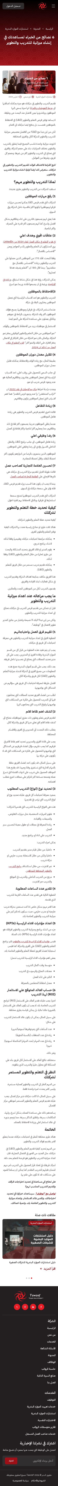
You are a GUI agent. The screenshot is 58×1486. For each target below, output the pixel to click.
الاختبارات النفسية (47, 1420)
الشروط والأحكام (38, 1480)
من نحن (51, 1335)
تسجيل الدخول (13, 6)
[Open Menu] (53, 6)
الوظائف (51, 1362)
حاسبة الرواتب (49, 1369)
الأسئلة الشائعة (48, 1348)
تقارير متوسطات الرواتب (44, 1427)
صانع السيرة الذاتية (46, 1376)
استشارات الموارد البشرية (16, 29)
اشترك (11, 1460)
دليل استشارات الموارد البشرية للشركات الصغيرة (32, 1262)
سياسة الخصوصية (21, 1480)
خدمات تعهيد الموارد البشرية (41, 1407)
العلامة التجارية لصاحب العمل (24, 476)
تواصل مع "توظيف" (45, 1194)
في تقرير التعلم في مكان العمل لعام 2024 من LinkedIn (30, 242)
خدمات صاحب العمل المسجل (40, 1434)
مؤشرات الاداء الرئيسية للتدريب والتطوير (31, 941)
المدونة (36, 29)
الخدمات (51, 1342)
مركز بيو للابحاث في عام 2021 (23, 389)
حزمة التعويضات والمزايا (41, 108)
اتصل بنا (51, 1382)
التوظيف (51, 1400)
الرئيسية (49, 29)
